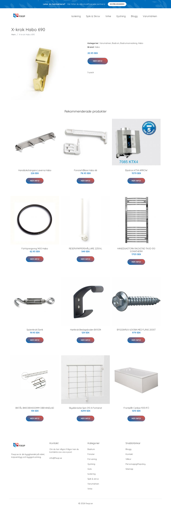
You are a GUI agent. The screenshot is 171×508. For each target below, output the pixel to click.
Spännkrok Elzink (35, 329)
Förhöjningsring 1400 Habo (35, 248)
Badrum (115, 43)
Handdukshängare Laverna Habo (34, 170)
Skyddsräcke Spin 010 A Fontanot (85, 408)
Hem (13, 34)
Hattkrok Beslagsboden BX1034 (85, 329)
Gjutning (121, 16)
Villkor (128, 459)
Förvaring (92, 459)
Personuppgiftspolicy (135, 464)
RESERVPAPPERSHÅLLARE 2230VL (85, 248)
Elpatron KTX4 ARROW (136, 170)
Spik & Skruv (93, 16)
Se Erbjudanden (117, 4)
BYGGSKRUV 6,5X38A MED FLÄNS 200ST (136, 329)
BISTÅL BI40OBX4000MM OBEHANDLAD (34, 408)
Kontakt (129, 454)
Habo (140, 43)
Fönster (91, 454)
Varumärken (150, 16)
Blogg (134, 16)
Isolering (76, 16)
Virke (108, 16)
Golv (90, 469)
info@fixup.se (55, 458)
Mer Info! (97, 61)
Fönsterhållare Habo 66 (85, 170)
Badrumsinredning (128, 43)
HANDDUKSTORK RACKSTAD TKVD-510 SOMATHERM (136, 250)
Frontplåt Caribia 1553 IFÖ (136, 408)
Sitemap (129, 469)
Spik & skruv (93, 479)
